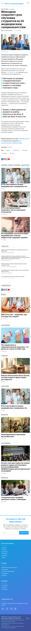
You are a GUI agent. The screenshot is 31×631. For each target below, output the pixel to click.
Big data (4, 575)
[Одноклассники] (4, 159)
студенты (7, 150)
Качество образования (8, 571)
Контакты (4, 587)
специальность (16, 150)
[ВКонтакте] (2, 159)
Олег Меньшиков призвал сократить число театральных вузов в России (15, 270)
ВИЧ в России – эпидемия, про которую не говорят (14, 315)
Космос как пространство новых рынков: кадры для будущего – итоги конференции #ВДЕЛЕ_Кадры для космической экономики (15, 467)
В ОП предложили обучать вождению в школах (12, 276)
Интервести (5, 573)
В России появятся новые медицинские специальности (14, 185)
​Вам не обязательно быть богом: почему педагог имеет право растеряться (15, 377)
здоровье (12, 153)
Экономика (5, 569)
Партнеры (4, 589)
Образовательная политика (9, 567)
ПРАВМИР (9, 147)
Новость (12, 9)
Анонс (9, 260)
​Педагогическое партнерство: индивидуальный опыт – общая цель (14, 250)
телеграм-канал (24, 138)
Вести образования (7, 30)
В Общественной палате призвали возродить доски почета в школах (14, 264)
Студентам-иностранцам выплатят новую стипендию (13, 498)
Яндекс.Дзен (17, 143)
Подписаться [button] (24, 532)
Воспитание (10, 252)
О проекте (5, 585)
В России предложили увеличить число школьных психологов (13, 210)
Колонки (4, 549)
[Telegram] (7, 159)
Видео (3, 557)
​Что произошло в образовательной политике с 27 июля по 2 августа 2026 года (15, 347)
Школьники (10, 278)
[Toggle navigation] (28, 3)
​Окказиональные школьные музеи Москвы (13, 435)
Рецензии (4, 555)
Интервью (4, 553)
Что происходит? (12, 266)
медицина (4, 153)
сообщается (11, 72)
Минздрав (25, 150)
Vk (20, 141)
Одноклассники (6, 143)
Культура (9, 273)
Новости (4, 548)
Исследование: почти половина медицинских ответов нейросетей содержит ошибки (14, 235)
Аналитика (5, 551)
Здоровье (4, 9)
